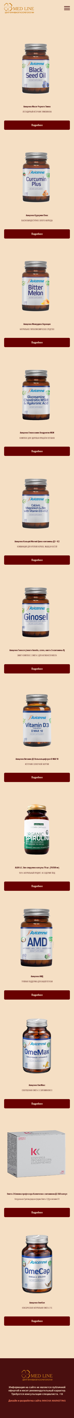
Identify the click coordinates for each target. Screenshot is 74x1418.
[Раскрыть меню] (67, 8)
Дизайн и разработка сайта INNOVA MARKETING (37, 1401)
